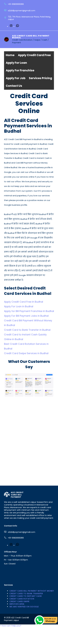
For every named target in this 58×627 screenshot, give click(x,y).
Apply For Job (15, 78)
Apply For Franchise (20, 70)
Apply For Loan (16, 63)
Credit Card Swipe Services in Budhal (26, 353)
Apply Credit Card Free (34, 55)
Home (10, 55)
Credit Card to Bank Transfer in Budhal (27, 330)
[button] (10, 625)
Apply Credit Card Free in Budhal (23, 301)
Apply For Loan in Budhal (18, 306)
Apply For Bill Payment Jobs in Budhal (26, 315)
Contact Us (14, 86)
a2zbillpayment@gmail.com (21, 532)
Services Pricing (40, 78)
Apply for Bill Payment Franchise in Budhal (29, 311)
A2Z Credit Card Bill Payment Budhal (30, 36)
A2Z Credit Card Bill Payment (17, 494)
